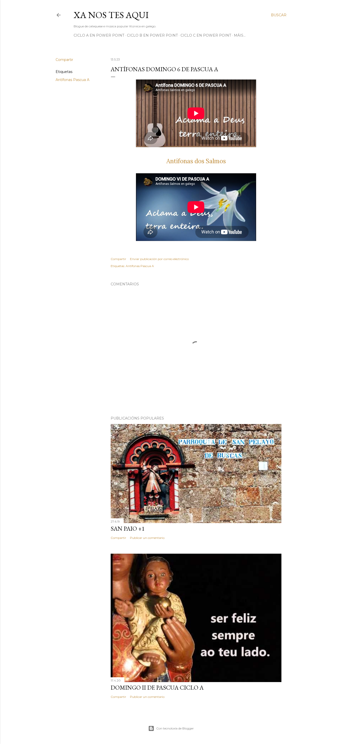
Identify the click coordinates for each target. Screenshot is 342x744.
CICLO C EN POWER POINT (206, 35)
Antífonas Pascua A (72, 79)
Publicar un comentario (147, 538)
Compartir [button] (64, 59)
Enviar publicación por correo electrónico (159, 259)
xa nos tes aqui (111, 15)
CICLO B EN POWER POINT (152, 35)
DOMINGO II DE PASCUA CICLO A (157, 687)
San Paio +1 (128, 528)
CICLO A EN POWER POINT (99, 35)
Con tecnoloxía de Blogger (175, 728)
